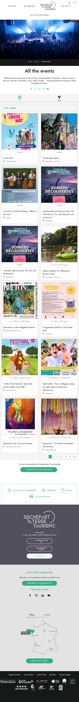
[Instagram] (36, 595)
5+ (61, 456)
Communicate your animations (39, 469)
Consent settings (64, 674)
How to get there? (39, 661)
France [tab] (31, 615)
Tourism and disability (24, 490)
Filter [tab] (59, 100)
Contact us (41, 556)
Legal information (14, 674)
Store (68, 490)
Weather (51, 490)
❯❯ (74, 456)
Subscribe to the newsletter (39, 583)
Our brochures (42, 496)
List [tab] (20, 100)
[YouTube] (49, 595)
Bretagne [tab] (47, 615)
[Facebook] (30, 595)
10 (66, 456)
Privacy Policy (28, 674)
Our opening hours (41, 549)
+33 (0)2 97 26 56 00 (41, 541)
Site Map (52, 674)
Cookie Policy (41, 674)
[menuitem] (12, 6)
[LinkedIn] (43, 595)
